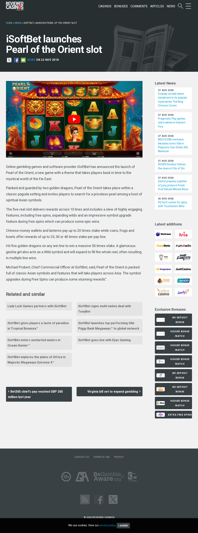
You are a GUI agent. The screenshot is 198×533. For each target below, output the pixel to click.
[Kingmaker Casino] (163, 269)
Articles (157, 6)
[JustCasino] (183, 269)
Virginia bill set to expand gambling (112, 391)
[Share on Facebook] (16, 59)
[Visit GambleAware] (109, 476)
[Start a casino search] (180, 6)
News (171, 6)
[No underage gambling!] (66, 476)
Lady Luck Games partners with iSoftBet (37, 306)
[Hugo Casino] (163, 280)
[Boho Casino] (163, 292)
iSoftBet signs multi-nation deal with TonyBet (104, 308)
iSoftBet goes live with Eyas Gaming (104, 340)
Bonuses (121, 6)
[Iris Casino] (183, 234)
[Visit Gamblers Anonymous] (82, 476)
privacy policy (107, 525)
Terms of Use (101, 456)
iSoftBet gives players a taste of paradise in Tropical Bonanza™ (38, 325)
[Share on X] (9, 59)
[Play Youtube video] (74, 119)
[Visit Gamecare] (132, 476)
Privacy (119, 456)
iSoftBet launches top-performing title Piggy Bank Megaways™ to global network (108, 325)
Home (9, 23)
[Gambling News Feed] (85, 499)
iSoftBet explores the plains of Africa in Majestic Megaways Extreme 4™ (37, 359)
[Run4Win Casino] (183, 245)
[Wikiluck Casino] (163, 257)
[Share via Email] (23, 59)
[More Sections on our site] (188, 6)
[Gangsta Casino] (183, 257)
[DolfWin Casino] (183, 280)
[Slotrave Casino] (163, 234)
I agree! (123, 525)
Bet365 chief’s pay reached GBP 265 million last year (35, 394)
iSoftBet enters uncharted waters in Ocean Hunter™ (34, 342)
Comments (139, 6)
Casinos (104, 6)
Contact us (81, 456)
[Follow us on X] (113, 499)
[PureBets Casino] (163, 245)
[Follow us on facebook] (99, 499)
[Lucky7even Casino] (183, 292)
